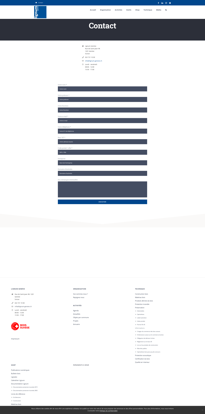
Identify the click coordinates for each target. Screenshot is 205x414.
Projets (75, 321)
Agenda (76, 310)
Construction (17, 401)
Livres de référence (18, 394)
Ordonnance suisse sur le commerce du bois (150, 335)
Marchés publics (142, 348)
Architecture (17, 397)
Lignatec (14, 377)
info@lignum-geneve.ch (93, 61)
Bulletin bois (15, 373)
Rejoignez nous (78, 297)
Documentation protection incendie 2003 (25, 390)
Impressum (15, 339)
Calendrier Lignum (18, 380)
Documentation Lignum (20, 384)
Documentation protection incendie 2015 (25, 387)
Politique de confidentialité (108, 411)
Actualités (76, 314)
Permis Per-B (141, 324)
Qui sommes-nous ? (80, 294)
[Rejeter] (202, 410)
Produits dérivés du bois (144, 301)
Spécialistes (140, 314)
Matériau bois (140, 297)
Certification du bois (142, 359)
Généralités (140, 311)
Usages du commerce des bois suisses (148, 331)
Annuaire (76, 324)
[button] (166, 9)
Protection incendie (142, 304)
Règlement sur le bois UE (144, 342)
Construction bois (141, 294)
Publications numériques (20, 370)
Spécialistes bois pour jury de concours (148, 352)
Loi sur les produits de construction (147, 345)
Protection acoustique (143, 355)
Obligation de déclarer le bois (146, 338)
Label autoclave (141, 318)
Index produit (141, 321)
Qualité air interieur (142, 362)
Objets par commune (81, 317)
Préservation (139, 308)
